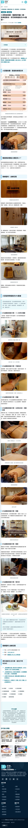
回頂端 (4, 825)
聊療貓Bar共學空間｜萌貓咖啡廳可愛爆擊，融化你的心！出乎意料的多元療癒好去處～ (14, 60)
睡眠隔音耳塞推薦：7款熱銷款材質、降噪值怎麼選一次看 (7, 741)
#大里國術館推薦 (5, 691)
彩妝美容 (17, 789)
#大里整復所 (4, 694)
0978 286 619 (11, 652)
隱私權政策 (18, 812)
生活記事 (5, 6)
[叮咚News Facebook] (2, 779)
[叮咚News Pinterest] (17, 779)
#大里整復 (13, 691)
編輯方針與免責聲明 (6, 822)
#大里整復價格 (21, 691)
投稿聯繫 (4, 814)
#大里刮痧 (11, 688)
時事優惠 (4, 797)
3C (16, 791)
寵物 (3, 794)
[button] (25, 2)
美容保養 (9, 12)
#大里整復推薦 (13, 694)
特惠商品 (17, 797)
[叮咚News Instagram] (10, 779)
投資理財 (17, 799)
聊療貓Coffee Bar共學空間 (13, 654)
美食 (3, 786)
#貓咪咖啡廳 (11, 696)
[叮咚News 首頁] (5, 2)
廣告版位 (4, 812)
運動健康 (17, 794)
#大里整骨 (4, 696)
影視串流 (4, 799)
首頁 (2, 6)
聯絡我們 (17, 806)
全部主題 (17, 809)
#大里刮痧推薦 (18, 688)
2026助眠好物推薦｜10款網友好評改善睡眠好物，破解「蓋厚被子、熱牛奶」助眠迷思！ (7, 756)
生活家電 (4, 791)
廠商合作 (4, 809)
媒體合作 (4, 806)
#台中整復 (4, 688)
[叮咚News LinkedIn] (6, 779)
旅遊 (16, 786)
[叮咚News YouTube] (13, 779)
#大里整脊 (20, 694)
